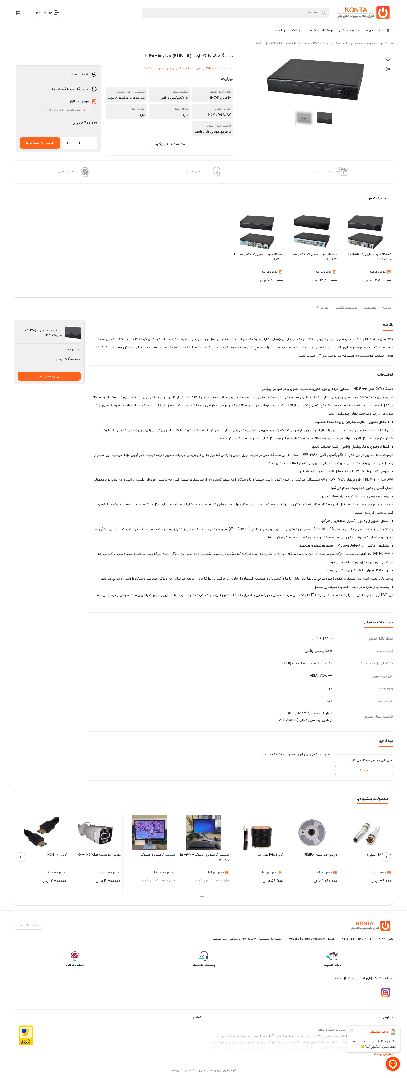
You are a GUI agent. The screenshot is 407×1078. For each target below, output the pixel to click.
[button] (206, 896)
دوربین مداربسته (374, 43)
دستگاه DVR (321, 43)
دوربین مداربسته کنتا (346, 43)
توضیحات (370, 308)
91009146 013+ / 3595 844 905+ (363, 939)
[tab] (387, 308)
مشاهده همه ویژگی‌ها (169, 144)
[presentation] (386, 857)
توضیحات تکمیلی (346, 308)
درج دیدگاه (363, 770)
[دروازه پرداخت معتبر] (26, 1035)
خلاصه (387, 308)
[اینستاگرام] (385, 992)
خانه (390, 43)
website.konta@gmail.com (307, 939)
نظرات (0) (322, 308)
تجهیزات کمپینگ (190, 68)
